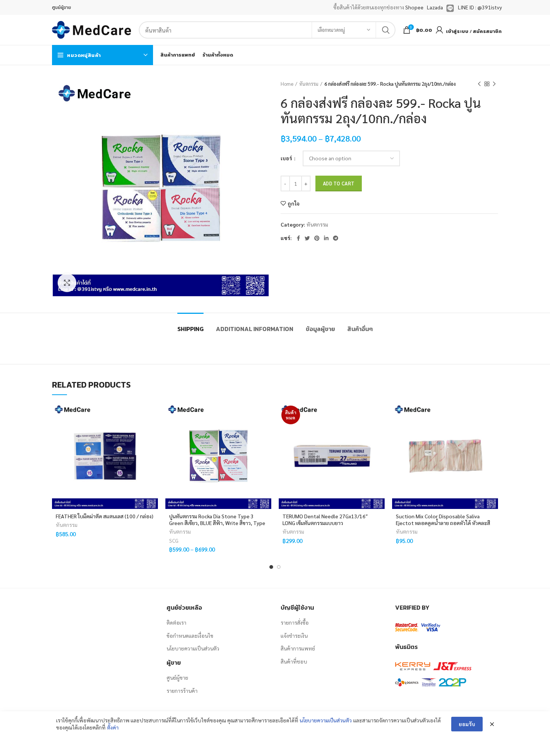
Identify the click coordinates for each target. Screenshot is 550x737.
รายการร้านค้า (182, 690)
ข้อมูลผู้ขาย (320, 328)
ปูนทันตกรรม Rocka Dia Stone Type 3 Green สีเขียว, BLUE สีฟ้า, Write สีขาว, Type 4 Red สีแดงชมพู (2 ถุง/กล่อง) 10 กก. (217, 523)
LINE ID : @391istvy (480, 7)
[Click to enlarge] (67, 282)
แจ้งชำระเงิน (294, 635)
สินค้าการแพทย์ (298, 648)
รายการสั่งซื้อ (295, 622)
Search (385, 30)
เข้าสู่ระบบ (457, 31)
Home (287, 84)
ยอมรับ (467, 724)
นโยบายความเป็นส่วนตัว (192, 648)
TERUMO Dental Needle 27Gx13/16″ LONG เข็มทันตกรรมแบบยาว (325, 519)
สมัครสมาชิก (487, 31)
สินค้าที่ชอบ (294, 661)
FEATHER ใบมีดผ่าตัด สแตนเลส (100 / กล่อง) (104, 516)
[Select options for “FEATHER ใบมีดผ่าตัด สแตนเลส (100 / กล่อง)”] (152, 432)
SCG (173, 540)
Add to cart (338, 183)
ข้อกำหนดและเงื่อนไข (189, 635)
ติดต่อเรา (176, 622)
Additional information (254, 328)
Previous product (479, 84)
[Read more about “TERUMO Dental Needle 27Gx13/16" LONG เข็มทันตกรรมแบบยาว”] (379, 432)
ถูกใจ (294, 203)
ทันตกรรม (308, 84)
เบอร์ (287, 158)
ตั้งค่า (113, 727)
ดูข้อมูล (152, 448)
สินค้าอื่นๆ (360, 328)
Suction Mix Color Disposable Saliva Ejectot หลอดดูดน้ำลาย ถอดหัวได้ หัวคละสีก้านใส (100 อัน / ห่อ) (443, 523)
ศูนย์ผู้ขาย (177, 677)
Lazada (435, 7)
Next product (494, 84)
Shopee (414, 7)
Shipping (190, 328)
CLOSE (160, 618)
